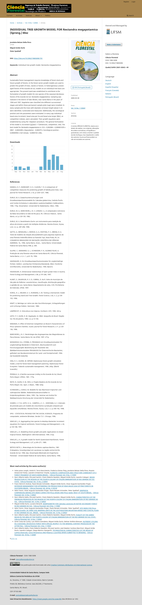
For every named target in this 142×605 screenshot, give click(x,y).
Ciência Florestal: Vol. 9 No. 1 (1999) (63, 475)
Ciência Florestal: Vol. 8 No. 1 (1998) (47, 506)
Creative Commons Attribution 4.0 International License (71, 565)
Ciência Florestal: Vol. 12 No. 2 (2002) (53, 513)
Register (126, 2)
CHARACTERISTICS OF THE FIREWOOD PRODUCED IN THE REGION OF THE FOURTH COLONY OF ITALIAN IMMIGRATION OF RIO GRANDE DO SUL (56, 499)
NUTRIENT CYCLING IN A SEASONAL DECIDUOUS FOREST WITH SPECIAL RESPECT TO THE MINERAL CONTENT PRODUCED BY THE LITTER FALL (56, 523)
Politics (47, 15)
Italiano (108, 94)
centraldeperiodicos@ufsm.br (27, 595)
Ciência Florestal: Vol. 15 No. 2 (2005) (34, 482)
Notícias (29, 15)
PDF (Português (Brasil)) (82, 87)
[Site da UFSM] (113, 35)
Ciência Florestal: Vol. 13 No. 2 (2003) (32, 501)
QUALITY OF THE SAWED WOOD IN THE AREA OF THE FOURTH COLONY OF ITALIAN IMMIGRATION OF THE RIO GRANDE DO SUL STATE (55, 516)
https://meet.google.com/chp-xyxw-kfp (47, 599)
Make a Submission (114, 45)
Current (9, 15)
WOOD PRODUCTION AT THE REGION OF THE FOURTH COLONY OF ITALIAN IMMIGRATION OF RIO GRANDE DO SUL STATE (54, 479)
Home (12, 23)
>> (16, 539)
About (37, 15)
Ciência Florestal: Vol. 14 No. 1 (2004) (28, 519)
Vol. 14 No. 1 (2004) (31, 23)
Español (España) (111, 87)
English (108, 84)
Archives (19, 15)
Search (131, 15)
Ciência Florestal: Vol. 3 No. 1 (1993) (38, 526)
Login (133, 2)
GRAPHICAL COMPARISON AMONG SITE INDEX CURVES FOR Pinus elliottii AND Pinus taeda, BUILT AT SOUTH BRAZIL (53, 491)
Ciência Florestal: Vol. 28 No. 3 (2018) (43, 488)
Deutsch (108, 80)
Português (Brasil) (112, 97)
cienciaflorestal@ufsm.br (25, 559)
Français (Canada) (112, 90)
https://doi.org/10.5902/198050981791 (28, 58)
